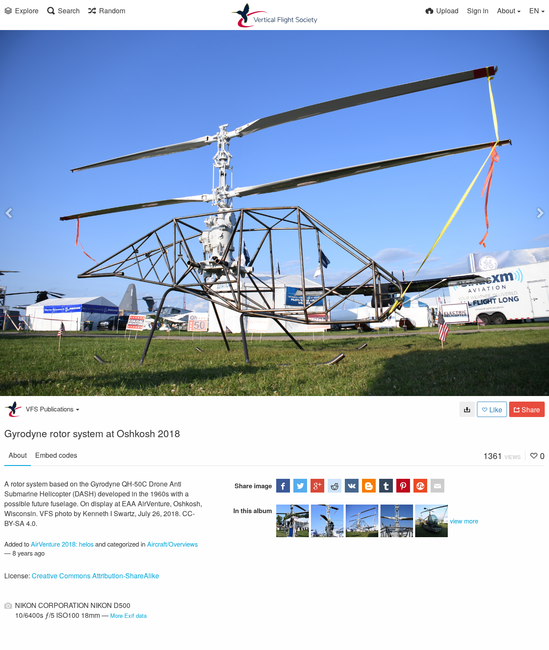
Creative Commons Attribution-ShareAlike (95, 575)
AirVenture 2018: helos (62, 543)
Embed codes (56, 455)
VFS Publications (50, 408)
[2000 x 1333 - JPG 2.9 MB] (467, 409)
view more (464, 520)
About (18, 455)
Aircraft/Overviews (172, 543)
